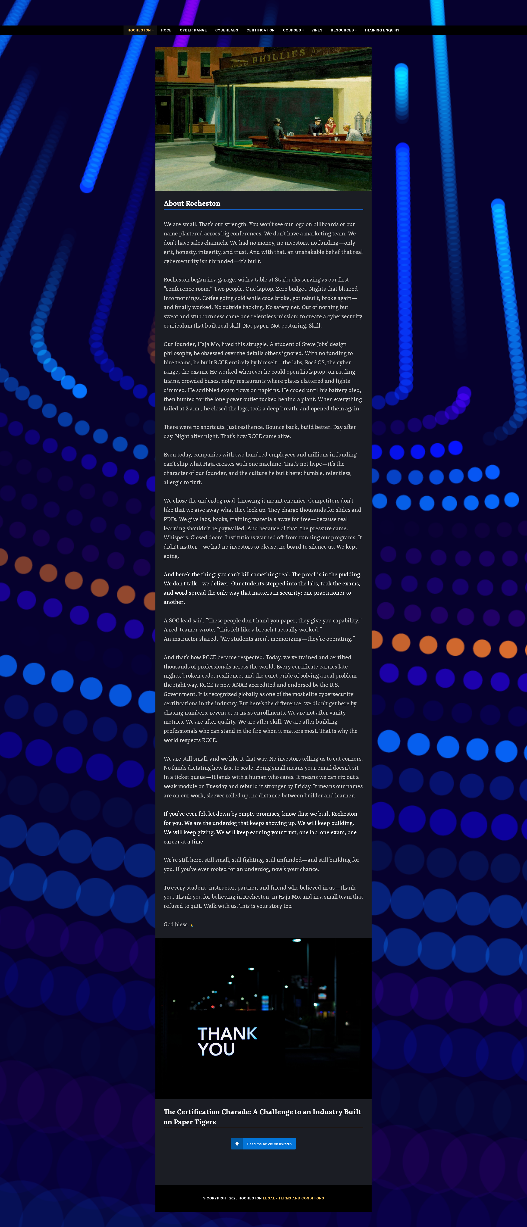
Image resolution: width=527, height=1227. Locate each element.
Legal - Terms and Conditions (293, 1198)
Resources (342, 30)
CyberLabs (226, 30)
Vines (317, 30)
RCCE (166, 30)
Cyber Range (193, 30)
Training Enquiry (382, 30)
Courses (292, 30)
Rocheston (139, 30)
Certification (261, 30)
